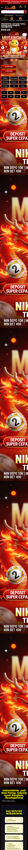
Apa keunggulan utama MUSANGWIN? (13, 837)
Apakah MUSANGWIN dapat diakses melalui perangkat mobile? (13, 829)
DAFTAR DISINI (9, 66)
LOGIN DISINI (8, 71)
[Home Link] (10, 7)
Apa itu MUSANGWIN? (11, 819)
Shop (2, 7)
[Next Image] (25, 48)
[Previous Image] (2, 48)
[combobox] (12, 11)
